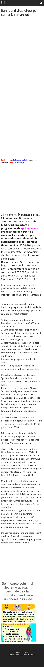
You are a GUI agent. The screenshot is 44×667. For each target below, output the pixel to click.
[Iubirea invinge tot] (18, 613)
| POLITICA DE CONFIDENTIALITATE (22, 655)
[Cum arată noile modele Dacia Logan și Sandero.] (18, 632)
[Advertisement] (22, 37)
